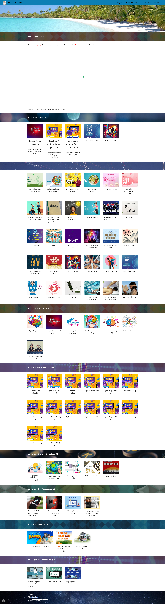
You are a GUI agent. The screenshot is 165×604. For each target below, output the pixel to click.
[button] (162, 2)
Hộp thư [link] (156, 3)
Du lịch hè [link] (129, 3)
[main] (82, 36)
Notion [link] (137, 3)
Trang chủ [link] (119, 3)
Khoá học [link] (145, 3)
